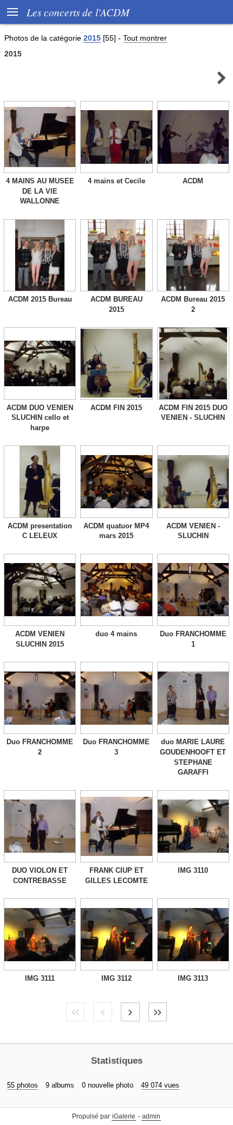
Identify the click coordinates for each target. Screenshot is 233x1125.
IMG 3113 (193, 978)
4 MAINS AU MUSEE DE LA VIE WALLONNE (40, 191)
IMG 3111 (40, 978)
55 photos (22, 1085)
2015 (92, 38)
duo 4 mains (116, 634)
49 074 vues (160, 1085)
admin (151, 1116)
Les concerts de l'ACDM (78, 12)
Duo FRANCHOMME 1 (193, 639)
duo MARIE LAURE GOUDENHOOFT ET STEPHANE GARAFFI (193, 757)
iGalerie (123, 1116)
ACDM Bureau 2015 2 (193, 304)
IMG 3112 (116, 978)
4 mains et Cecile (116, 181)
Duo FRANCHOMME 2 (40, 747)
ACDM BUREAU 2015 (116, 304)
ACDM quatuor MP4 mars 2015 (116, 531)
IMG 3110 (193, 870)
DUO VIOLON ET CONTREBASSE (40, 875)
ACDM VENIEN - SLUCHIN (193, 531)
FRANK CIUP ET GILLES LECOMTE (116, 875)
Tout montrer (145, 38)
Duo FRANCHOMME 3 (116, 747)
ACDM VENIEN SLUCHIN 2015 (39, 639)
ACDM (193, 181)
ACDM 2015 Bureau (40, 299)
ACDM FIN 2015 (116, 408)
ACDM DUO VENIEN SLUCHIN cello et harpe (40, 418)
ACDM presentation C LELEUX (40, 531)
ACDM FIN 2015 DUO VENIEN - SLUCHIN (193, 413)
